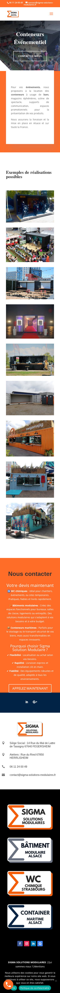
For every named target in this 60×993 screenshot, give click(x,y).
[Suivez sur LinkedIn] (26, 702)
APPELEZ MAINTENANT (30, 688)
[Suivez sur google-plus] (35, 702)
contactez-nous (30, 56)
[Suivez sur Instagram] (26, 943)
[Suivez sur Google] (40, 943)
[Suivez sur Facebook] (20, 943)
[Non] (56, 980)
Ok (13, 988)
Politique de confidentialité (34, 988)
